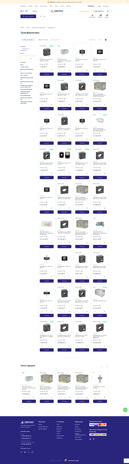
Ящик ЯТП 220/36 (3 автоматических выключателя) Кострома (64, 61)
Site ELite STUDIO (73, 460)
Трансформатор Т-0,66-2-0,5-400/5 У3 (81, 129)
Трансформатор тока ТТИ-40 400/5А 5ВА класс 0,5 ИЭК (81, 94)
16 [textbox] (98, 39)
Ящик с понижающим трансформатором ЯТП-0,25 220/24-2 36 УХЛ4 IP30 (81, 233)
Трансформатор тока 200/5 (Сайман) (99, 387)
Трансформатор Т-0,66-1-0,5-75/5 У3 (46, 198)
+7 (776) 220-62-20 (25, 444)
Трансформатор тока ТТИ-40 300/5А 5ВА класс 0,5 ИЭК (81, 301)
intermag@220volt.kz (25, 448)
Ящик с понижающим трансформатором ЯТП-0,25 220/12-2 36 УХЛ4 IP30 (81, 199)
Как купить (78, 429)
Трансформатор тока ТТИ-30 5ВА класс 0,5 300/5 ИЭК (64, 129)
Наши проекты (43, 6)
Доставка (30, 6)
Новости (62, 6)
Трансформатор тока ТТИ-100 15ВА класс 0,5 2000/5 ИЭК (64, 198)
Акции (51, 6)
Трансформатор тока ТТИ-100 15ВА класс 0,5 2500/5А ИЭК (100, 163)
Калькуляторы (78, 439)
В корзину (46, 74)
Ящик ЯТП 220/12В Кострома (99, 300)
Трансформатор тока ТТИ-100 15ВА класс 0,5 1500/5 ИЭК (64, 232)
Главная (22, 27)
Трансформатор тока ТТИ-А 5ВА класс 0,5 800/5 (81, 336)
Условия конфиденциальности (80, 434)
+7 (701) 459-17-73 (25, 438)
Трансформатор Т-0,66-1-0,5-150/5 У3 (46, 94)
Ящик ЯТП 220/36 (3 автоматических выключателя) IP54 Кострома (46, 233)
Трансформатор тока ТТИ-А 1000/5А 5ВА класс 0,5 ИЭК (99, 267)
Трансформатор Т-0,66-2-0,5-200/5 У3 (81, 60)
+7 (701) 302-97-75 (25, 436)
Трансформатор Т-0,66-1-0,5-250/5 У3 (64, 163)
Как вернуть (78, 431)
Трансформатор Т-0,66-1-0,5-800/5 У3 (46, 267)
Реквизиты (59, 438)
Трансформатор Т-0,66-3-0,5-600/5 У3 (46, 301)
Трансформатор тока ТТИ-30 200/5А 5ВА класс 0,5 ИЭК (81, 267)
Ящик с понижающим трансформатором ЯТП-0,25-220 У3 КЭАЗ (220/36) (99, 130)
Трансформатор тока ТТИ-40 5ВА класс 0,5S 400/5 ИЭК (46, 163)
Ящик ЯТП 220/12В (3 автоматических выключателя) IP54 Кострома (100, 233)
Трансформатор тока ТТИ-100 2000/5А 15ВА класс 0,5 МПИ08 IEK (100, 336)
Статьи (56, 6)
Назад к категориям (28, 39)
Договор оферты (42, 429)
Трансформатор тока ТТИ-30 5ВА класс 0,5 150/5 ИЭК (64, 301)
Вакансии (59, 426)
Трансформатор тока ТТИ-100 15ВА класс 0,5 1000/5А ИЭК (100, 198)
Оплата (36, 6)
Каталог (28, 27)
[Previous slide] (102, 366)
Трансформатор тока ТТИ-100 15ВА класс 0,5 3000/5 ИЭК (64, 336)
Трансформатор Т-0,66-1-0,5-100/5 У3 (99, 60)
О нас (58, 424)
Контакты (69, 6)
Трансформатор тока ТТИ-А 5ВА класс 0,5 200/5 (46, 60)
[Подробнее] (47, 64)
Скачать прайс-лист (43, 426)
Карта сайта (78, 437)
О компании (23, 6)
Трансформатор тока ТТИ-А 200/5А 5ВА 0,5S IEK (81, 163)
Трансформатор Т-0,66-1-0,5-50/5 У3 (64, 267)
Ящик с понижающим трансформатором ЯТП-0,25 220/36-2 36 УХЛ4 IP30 (99, 95)
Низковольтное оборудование (39, 27)
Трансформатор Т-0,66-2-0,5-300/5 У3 (46, 129)
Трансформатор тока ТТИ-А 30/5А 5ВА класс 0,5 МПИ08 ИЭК (46, 336)
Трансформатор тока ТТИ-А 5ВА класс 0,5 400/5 (64, 94)
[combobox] (100, 40)
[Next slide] (107, 366)
